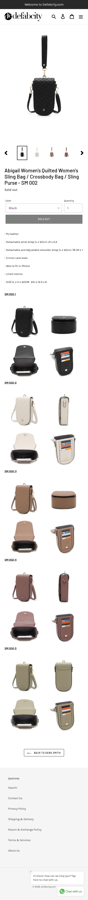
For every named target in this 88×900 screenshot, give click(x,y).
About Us (14, 850)
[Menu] (80, 16)
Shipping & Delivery (21, 819)
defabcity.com (48, 886)
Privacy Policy (17, 808)
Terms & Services (19, 840)
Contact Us (15, 798)
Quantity (69, 200)
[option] (22, 153)
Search (12, 787)
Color (8, 200)
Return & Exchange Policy (25, 829)
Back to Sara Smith (47, 752)
